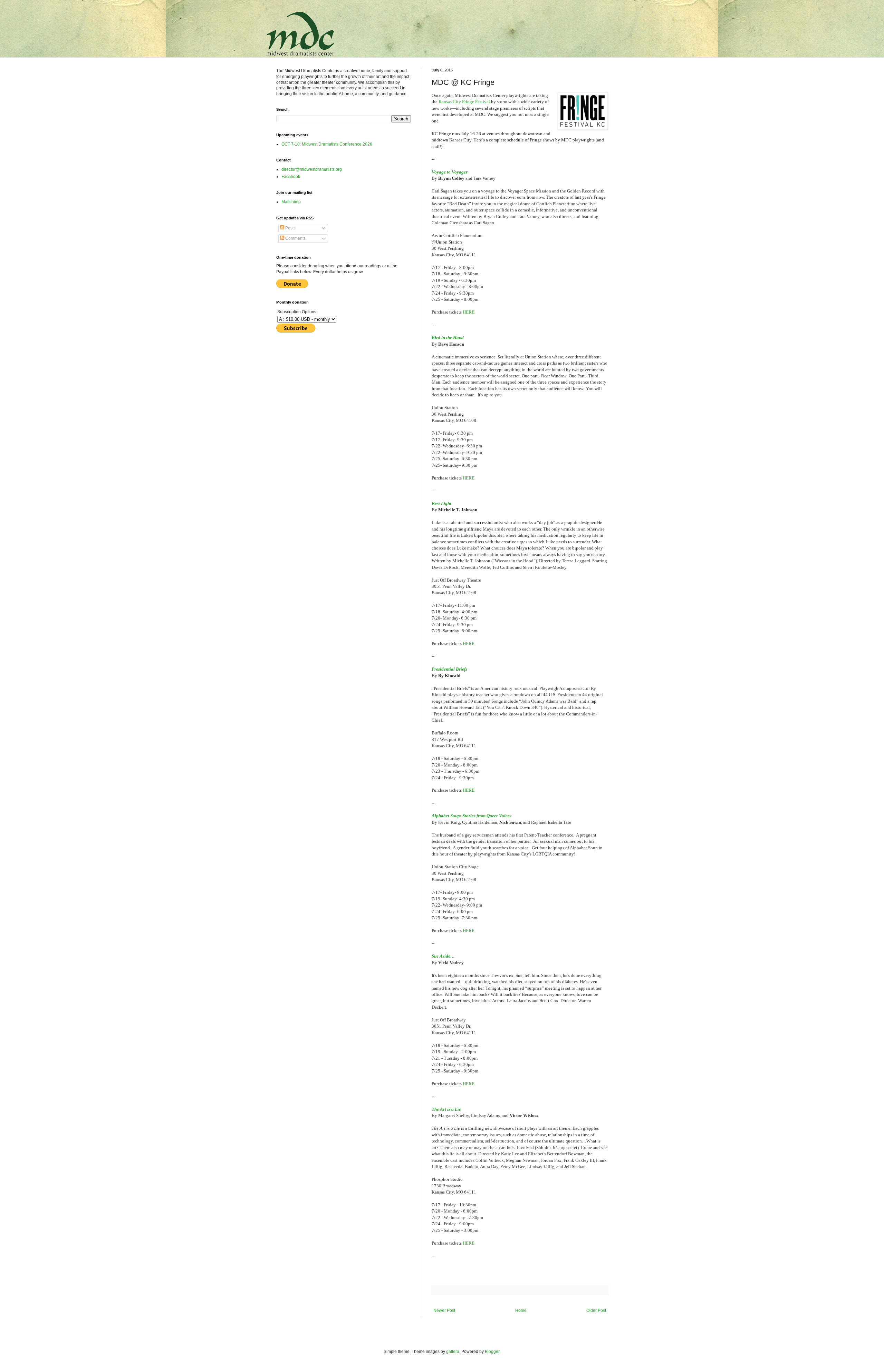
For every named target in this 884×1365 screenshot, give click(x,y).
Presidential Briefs (449, 669)
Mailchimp (291, 201)
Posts (290, 228)
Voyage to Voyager (450, 172)
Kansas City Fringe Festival (464, 101)
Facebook (290, 176)
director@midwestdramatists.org (311, 169)
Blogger (492, 1351)
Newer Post (444, 1310)
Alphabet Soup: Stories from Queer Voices (471, 815)
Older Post (596, 1310)
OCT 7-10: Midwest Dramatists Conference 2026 (326, 144)
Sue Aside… (443, 956)
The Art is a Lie (446, 1109)
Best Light (441, 503)
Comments (295, 238)
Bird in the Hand (448, 337)
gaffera (452, 1351)
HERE (468, 312)
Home (521, 1310)
